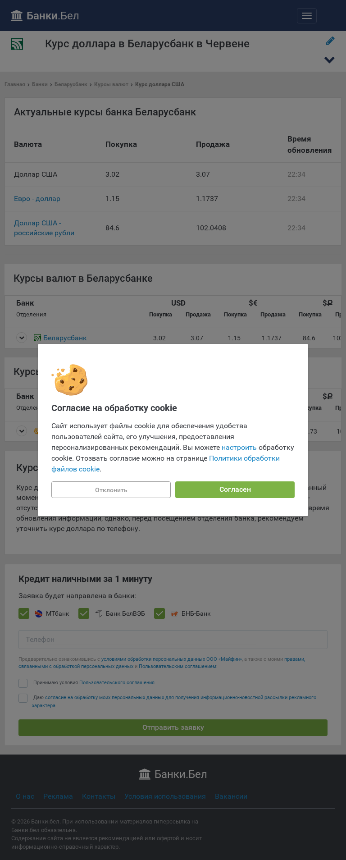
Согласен (235, 489)
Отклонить (111, 490)
